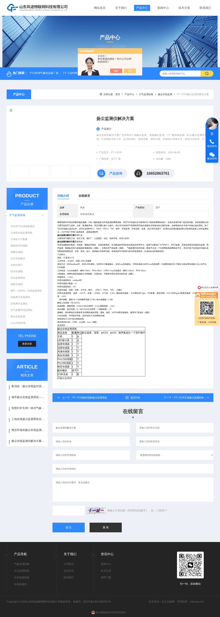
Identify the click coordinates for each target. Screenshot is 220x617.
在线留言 (84, 195)
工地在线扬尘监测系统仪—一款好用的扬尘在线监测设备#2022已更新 (28, 419)
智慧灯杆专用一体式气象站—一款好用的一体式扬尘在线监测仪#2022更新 (28, 408)
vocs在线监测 (18, 322)
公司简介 (69, 564)
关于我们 (121, 7)
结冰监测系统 (18, 277)
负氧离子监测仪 (19, 303)
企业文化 (69, 570)
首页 (117, 94)
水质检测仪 (20, 584)
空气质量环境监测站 (21, 310)
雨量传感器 (17, 252)
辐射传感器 (17, 284)
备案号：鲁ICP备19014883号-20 (92, 601)
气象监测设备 (21, 564)
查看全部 (27, 343)
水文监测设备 (21, 570)
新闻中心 (163, 7)
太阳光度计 (17, 265)
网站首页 (100, 7)
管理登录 (182, 601)
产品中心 (142, 7)
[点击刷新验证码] (96, 510)
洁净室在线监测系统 (21, 232)
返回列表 (135, 397)
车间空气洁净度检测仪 (23, 226)
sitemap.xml (197, 601)
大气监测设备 (146, 94)
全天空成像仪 (18, 258)
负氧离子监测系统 (20, 297)
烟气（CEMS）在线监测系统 (26, 290)
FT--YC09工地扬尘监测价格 (189, 397)
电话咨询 (212, 146)
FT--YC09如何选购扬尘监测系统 (89, 397)
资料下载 (106, 577)
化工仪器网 (168, 601)
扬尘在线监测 (165, 94)
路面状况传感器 (19, 245)
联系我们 (205, 7)
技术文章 (184, 7)
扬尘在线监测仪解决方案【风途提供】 (28, 441)
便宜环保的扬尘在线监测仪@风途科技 (28, 430)
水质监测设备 (21, 577)
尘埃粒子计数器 (19, 239)
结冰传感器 (17, 271)
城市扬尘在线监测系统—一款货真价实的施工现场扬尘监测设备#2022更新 (28, 397)
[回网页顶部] (212, 134)
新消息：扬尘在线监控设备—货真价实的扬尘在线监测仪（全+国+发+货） (28, 386)
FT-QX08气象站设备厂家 (44, 73)
